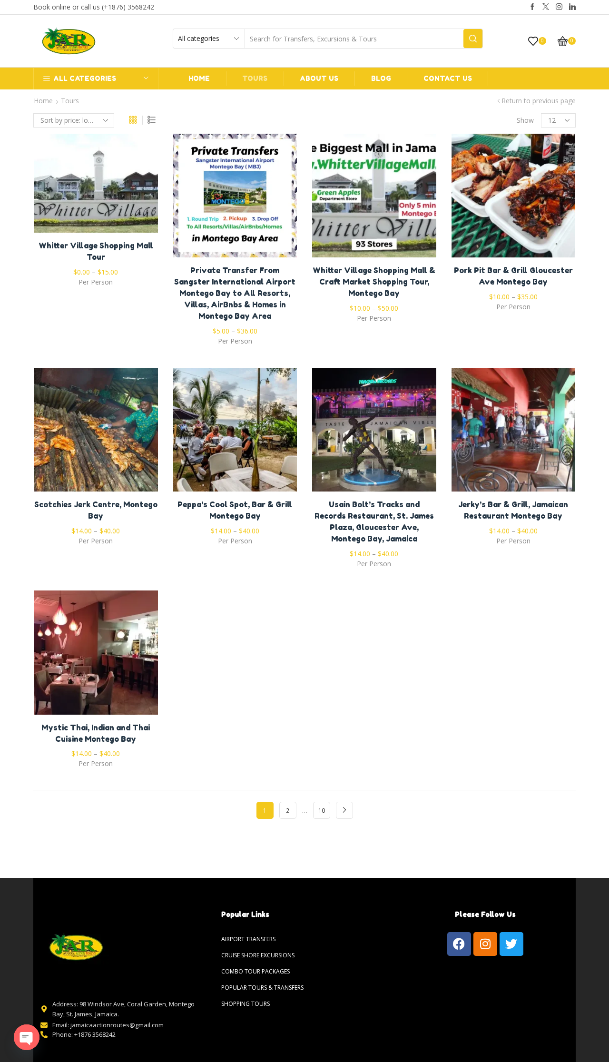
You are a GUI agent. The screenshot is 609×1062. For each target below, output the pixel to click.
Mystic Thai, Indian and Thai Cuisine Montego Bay (95, 733)
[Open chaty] (26, 1037)
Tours (254, 78)
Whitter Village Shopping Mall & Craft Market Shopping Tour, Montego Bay (374, 282)
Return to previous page (538, 100)
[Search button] (472, 38)
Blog (381, 78)
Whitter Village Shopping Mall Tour (96, 251)
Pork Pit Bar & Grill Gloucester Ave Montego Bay (513, 276)
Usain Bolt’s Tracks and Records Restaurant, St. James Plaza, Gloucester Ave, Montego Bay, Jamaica (374, 521)
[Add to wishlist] (76, 187)
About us (319, 78)
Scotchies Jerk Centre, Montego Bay (95, 510)
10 (321, 810)
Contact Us (447, 78)
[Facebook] (532, 7)
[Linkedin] (572, 7)
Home (199, 78)
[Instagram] (559, 7)
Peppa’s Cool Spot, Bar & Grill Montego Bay (234, 510)
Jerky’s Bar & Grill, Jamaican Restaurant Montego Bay (513, 510)
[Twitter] (545, 7)
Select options (95, 187)
